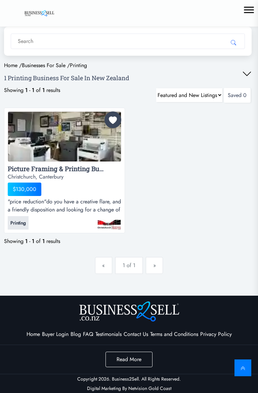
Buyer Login (55, 334)
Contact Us (136, 334)
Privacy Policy (216, 334)
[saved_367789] (112, 119)
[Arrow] (247, 74)
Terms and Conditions (174, 334)
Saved (237, 95)
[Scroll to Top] (242, 367)
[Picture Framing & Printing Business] (64, 138)
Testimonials (108, 334)
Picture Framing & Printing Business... (64, 169)
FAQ (88, 334)
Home (33, 334)
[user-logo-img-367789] (109, 221)
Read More (129, 359)
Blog (76, 334)
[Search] (233, 42)
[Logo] (39, 12)
